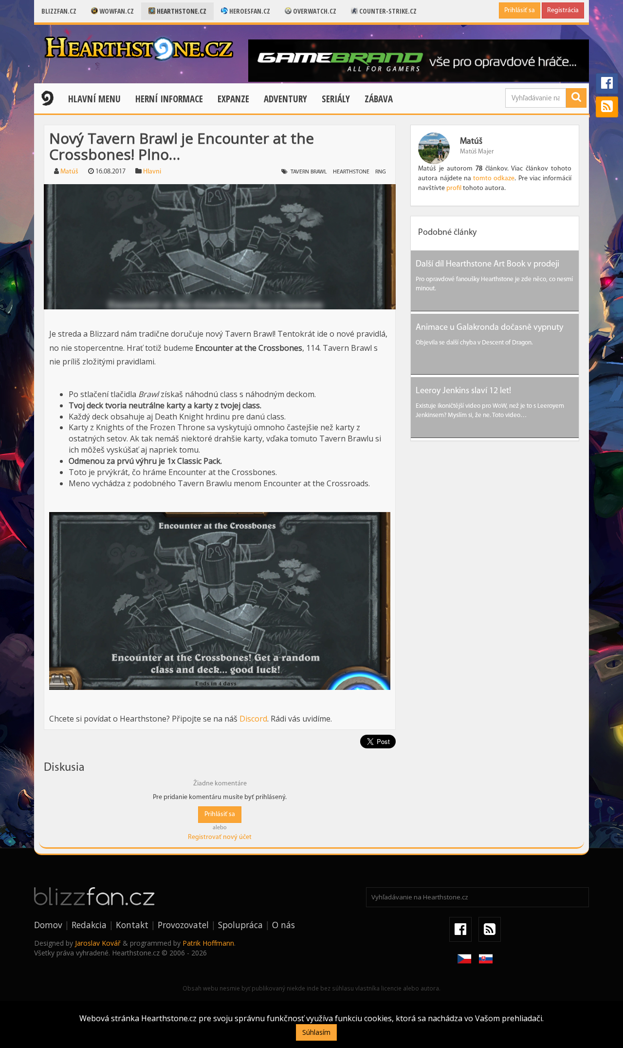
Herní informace (169, 99)
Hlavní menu (94, 99)
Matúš (69, 171)
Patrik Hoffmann (208, 943)
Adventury (285, 99)
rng (380, 172)
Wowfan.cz (116, 11)
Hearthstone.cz (180, 11)
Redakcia (89, 925)
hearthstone (351, 172)
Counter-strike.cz (387, 11)
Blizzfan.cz (58, 11)
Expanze (233, 99)
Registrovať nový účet (220, 837)
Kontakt (132, 925)
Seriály (336, 99)
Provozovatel (183, 925)
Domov (48, 925)
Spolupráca (240, 925)
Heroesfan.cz (249, 11)
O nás (283, 925)
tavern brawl (309, 172)
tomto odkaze (493, 178)
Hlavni (152, 171)
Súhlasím (316, 1032)
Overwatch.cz (314, 11)
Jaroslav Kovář (98, 943)
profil (453, 188)
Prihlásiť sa (519, 10)
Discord (253, 718)
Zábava (379, 99)
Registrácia (563, 10)
